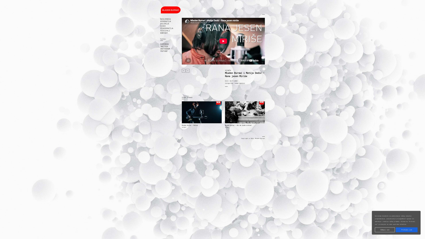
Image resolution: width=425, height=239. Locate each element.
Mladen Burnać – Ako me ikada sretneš (238, 125)
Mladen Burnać (260, 138)
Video (163, 26)
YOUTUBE (164, 51)
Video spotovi (240, 83)
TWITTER (164, 46)
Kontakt (164, 33)
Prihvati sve (406, 230)
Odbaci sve (384, 230)
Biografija (165, 21)
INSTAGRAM (165, 49)
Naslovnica (165, 19)
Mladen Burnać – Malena (190, 125)
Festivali (165, 30)
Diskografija (166, 28)
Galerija (164, 23)
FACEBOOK (164, 44)
